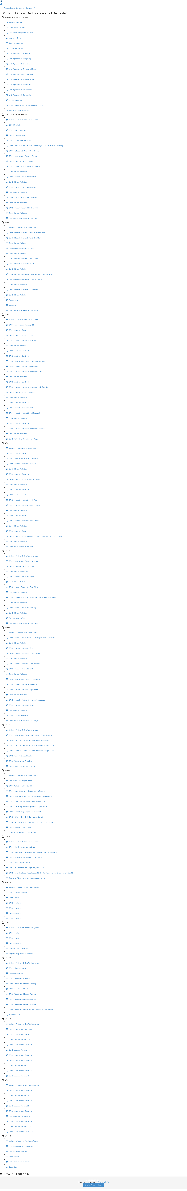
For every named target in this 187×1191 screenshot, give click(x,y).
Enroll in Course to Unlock (93, 1185)
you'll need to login (102, 1182)
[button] (1, 2)
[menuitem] (1, 5)
